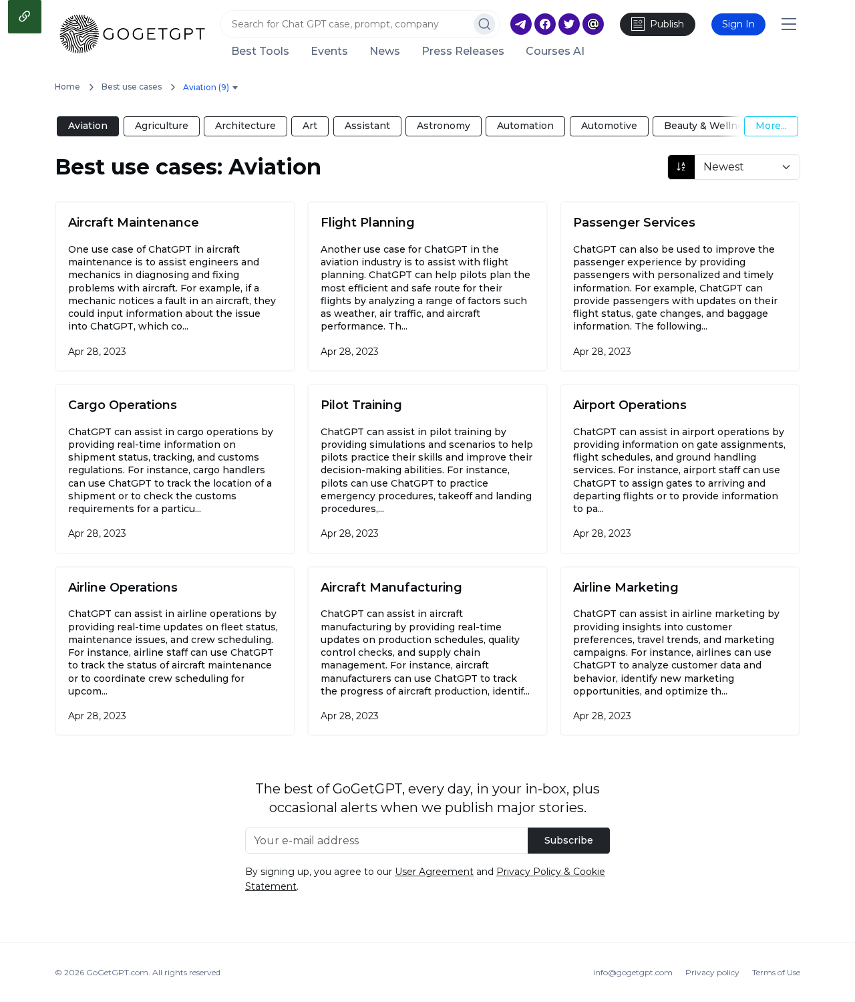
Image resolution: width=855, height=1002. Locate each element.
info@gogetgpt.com (633, 972)
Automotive (609, 126)
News (384, 51)
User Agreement (434, 872)
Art (310, 126)
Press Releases (462, 51)
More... (771, 126)
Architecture (245, 126)
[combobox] (212, 88)
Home (67, 87)
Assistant (367, 126)
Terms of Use (776, 972)
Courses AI (555, 51)
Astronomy (443, 126)
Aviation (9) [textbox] (206, 87)
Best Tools (260, 51)
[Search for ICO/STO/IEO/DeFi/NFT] (485, 24)
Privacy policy (712, 972)
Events (329, 51)
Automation (525, 126)
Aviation (88, 126)
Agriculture (161, 126)
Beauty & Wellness (709, 126)
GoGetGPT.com (117, 972)
